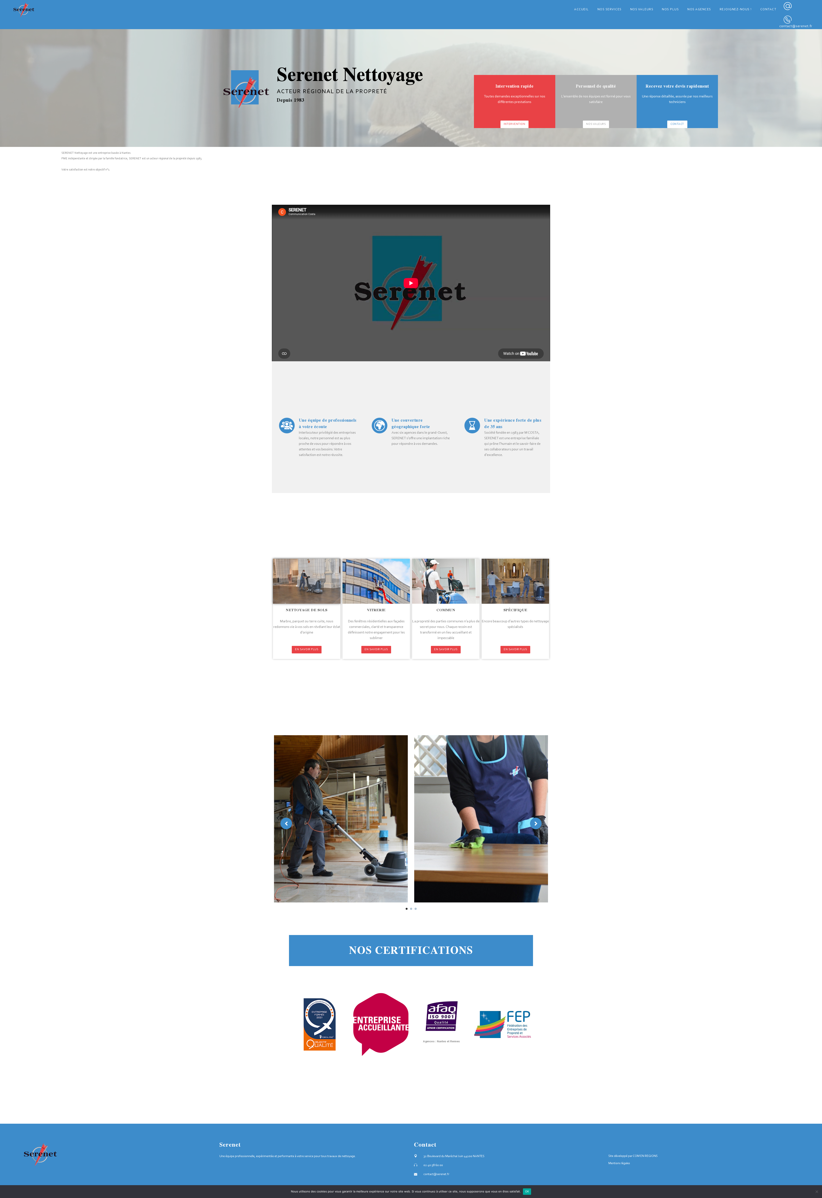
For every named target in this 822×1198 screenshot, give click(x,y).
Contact (677, 124)
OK (527, 1191)
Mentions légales (619, 1163)
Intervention (514, 124)
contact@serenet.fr (795, 26)
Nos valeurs (596, 124)
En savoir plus (306, 649)
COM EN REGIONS (645, 1156)
